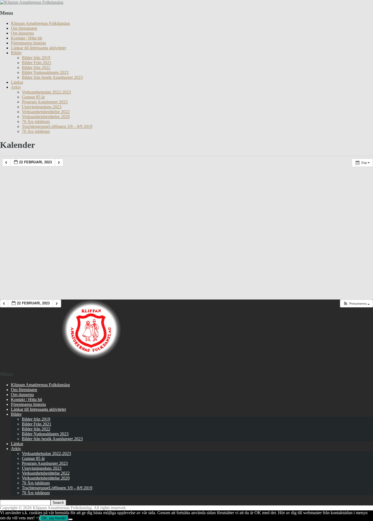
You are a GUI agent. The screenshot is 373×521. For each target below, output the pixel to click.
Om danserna (22, 33)
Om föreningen (24, 28)
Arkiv (16, 87)
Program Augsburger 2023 (45, 102)
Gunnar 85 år (33, 97)
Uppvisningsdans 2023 (41, 106)
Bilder (16, 52)
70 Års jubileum (36, 121)
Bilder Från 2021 (36, 62)
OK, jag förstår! (54, 518)
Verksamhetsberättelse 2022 (46, 111)
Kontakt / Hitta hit (26, 38)
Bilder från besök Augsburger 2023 (52, 77)
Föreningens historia (28, 43)
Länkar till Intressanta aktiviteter (38, 48)
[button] (356, 303)
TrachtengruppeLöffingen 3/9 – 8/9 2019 (57, 126)
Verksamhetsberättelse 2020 (46, 116)
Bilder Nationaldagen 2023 (45, 72)
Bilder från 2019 (36, 57)
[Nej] (70, 519)
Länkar (17, 82)
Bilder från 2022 (36, 67)
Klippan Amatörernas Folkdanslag (40, 23)
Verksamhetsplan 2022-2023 (46, 92)
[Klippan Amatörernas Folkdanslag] (31, 2)
